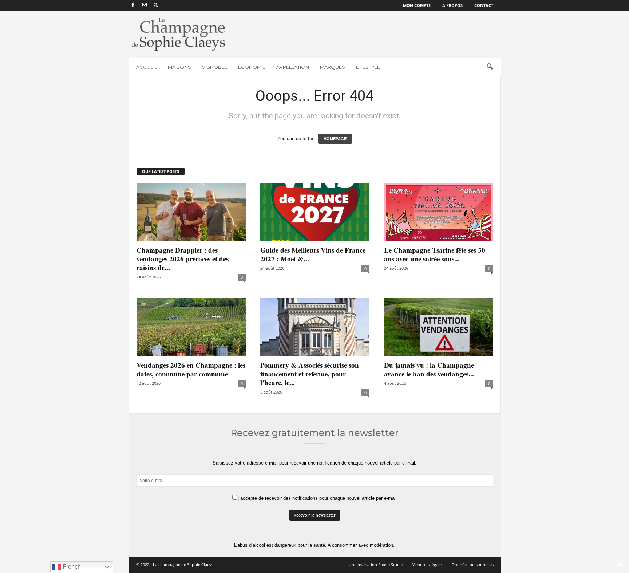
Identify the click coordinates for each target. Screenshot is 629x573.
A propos (452, 5)
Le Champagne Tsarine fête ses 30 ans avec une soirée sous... (434, 254)
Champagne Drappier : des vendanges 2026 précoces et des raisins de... (183, 258)
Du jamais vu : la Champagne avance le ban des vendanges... (429, 369)
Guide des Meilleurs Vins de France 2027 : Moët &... (312, 254)
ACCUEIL (146, 67)
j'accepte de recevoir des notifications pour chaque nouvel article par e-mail (317, 498)
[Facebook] (133, 5)
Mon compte (417, 5)
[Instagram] (144, 5)
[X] (155, 5)
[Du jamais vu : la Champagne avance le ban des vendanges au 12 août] (438, 327)
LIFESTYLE (368, 67)
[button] (490, 67)
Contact (483, 5)
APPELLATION (292, 67)
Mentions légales (427, 564)
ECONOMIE (251, 67)
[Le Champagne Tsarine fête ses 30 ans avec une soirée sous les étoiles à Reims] (438, 212)
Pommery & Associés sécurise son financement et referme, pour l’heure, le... (309, 373)
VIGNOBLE (214, 67)
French (71, 567)
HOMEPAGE (335, 139)
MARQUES (332, 67)
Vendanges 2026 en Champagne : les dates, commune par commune (191, 369)
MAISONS (179, 67)
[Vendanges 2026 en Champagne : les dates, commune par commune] (191, 327)
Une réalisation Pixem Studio (376, 564)
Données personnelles (473, 564)
